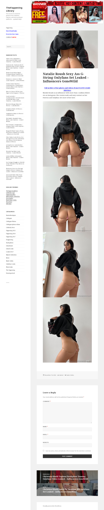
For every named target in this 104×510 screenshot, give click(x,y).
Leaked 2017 (10, 252)
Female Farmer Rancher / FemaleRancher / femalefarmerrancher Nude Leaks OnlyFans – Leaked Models (15, 86)
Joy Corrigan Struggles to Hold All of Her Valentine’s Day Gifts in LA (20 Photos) (15, 163)
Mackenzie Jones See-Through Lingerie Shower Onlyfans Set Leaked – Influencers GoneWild (14, 170)
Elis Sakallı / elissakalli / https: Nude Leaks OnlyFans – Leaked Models (14, 120)
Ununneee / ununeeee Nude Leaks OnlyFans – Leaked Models (15, 79)
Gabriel (61, 375)
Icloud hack (9, 246)
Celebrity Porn (10, 227)
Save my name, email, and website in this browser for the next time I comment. (68, 451)
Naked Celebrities (11, 255)
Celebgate (9, 218)
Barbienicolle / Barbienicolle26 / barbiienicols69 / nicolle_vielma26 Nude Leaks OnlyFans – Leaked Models (15, 67)
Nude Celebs (9, 261)
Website (46, 442)
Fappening (9, 28)
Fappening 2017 (11, 237)
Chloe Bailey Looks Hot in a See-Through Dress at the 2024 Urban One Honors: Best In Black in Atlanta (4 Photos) (15, 139)
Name (45, 426)
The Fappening (10, 270)
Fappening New (10, 194)
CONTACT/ (11, 37)
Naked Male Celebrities (13, 196)
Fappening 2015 (11, 230)
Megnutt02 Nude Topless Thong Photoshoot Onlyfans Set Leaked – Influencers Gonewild (15, 132)
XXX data (8, 204)
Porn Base (9, 202)
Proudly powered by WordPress (52, 506)
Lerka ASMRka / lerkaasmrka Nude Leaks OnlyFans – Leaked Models (14, 157)
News (7, 258)
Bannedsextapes (11, 215)
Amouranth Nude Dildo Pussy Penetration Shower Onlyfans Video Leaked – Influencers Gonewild (14, 177)
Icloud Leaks (10, 249)
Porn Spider (9, 198)
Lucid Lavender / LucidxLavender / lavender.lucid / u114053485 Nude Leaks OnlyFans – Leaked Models (15, 98)
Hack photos (9, 243)
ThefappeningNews (12, 191)
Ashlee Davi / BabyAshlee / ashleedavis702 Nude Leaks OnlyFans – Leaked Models (13, 60)
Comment (47, 401)
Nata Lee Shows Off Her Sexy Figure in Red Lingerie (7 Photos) (15, 92)
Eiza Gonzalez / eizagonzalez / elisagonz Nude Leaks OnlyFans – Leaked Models (15, 126)
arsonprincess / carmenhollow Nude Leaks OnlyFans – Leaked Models (14, 146)
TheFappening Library (14, 9)
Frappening (9, 240)
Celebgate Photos (11, 221)
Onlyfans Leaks (10, 264)
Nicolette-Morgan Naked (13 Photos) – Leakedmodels (13, 104)
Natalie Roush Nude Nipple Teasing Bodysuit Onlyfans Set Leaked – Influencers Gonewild (14, 74)
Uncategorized (10, 273)
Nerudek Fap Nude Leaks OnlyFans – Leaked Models (13, 152)
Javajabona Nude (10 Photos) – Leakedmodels (14, 109)
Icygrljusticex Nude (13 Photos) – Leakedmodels (15, 114)
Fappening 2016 (11, 233)
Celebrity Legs (10, 193)
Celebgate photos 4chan (13, 224)
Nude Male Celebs (11, 200)
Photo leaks (9, 267)
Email (45, 434)
